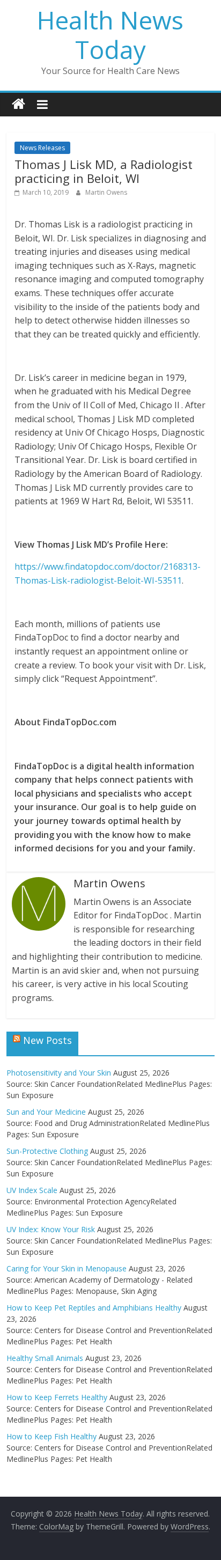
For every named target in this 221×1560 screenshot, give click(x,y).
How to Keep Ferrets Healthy (56, 1397)
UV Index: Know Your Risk (50, 1229)
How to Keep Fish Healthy (51, 1436)
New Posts (47, 1040)
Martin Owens (106, 192)
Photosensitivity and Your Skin (58, 1073)
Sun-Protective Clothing (47, 1151)
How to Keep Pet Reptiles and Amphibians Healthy (93, 1308)
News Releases (42, 147)
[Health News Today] (18, 104)
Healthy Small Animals (44, 1358)
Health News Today (110, 34)
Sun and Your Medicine (46, 1112)
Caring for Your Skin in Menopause (66, 1268)
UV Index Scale (31, 1190)
